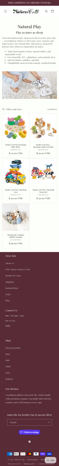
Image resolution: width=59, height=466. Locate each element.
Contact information (46, 464)
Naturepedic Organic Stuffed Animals (15, 236)
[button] (5, 11)
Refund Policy (11, 288)
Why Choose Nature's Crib (17, 269)
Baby (7, 354)
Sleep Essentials (12, 348)
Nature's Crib (19, 459)
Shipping (9, 282)
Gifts (7, 372)
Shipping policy (29, 464)
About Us (9, 263)
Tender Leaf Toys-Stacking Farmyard (43, 191)
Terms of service (14, 464)
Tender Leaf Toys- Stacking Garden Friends (43, 146)
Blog (7, 300)
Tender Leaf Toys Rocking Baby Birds (15, 146)
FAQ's (8, 294)
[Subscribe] (49, 422)
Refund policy (33, 460)
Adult (8, 366)
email (7, 325)
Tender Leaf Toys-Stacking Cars (15, 191)
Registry (9, 379)
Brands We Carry (13, 275)
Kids (7, 360)
